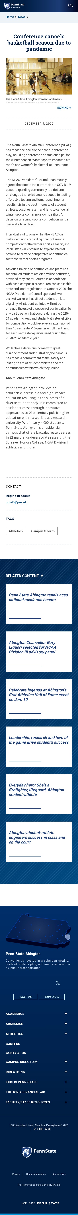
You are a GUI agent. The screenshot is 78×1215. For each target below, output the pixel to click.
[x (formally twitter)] (58, 983)
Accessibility (59, 1174)
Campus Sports (43, 531)
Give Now (52, 997)
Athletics (16, 531)
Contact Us (16, 1053)
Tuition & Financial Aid (25, 1092)
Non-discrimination (36, 1174)
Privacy (16, 1174)
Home (10, 17)
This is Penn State (21, 1082)
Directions (15, 1072)
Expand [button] (63, 108)
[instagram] (20, 983)
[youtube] (49, 983)
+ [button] (66, 1014)
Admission (15, 1024)
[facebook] (30, 983)
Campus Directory (22, 1062)
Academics (15, 1014)
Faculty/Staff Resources (28, 1102)
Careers (13, 1044)
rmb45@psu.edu (16, 502)
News (22, 17)
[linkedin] (39, 983)
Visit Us (25, 997)
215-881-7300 (42, 1129)
